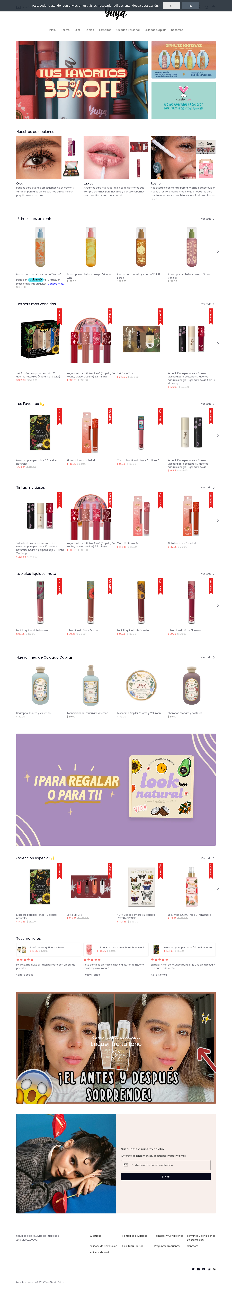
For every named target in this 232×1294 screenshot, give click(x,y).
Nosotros (177, 30)
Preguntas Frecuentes (167, 1246)
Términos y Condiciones (168, 1236)
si (171, 5)
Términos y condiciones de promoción (201, 1237)
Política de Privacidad (134, 1236)
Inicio (52, 30)
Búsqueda (95, 1236)
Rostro (65, 30)
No (191, 5)
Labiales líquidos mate (36, 573)
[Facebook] (197, 1269)
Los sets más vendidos (36, 303)
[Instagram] (207, 1269)
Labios (90, 30)
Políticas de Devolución (103, 1246)
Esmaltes (105, 30)
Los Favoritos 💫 (30, 403)
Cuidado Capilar (155, 30)
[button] (14, 251)
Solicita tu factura (133, 1246)
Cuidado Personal (128, 30)
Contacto (192, 1246)
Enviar (166, 1177)
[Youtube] (202, 1269)
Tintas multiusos (30, 487)
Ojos (78, 30)
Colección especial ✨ (35, 858)
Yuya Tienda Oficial (54, 1282)
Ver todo (206, 218)
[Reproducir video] (116, 1054)
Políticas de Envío (100, 1252)
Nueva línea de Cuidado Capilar (44, 657)
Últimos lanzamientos (35, 218)
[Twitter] (192, 1269)
